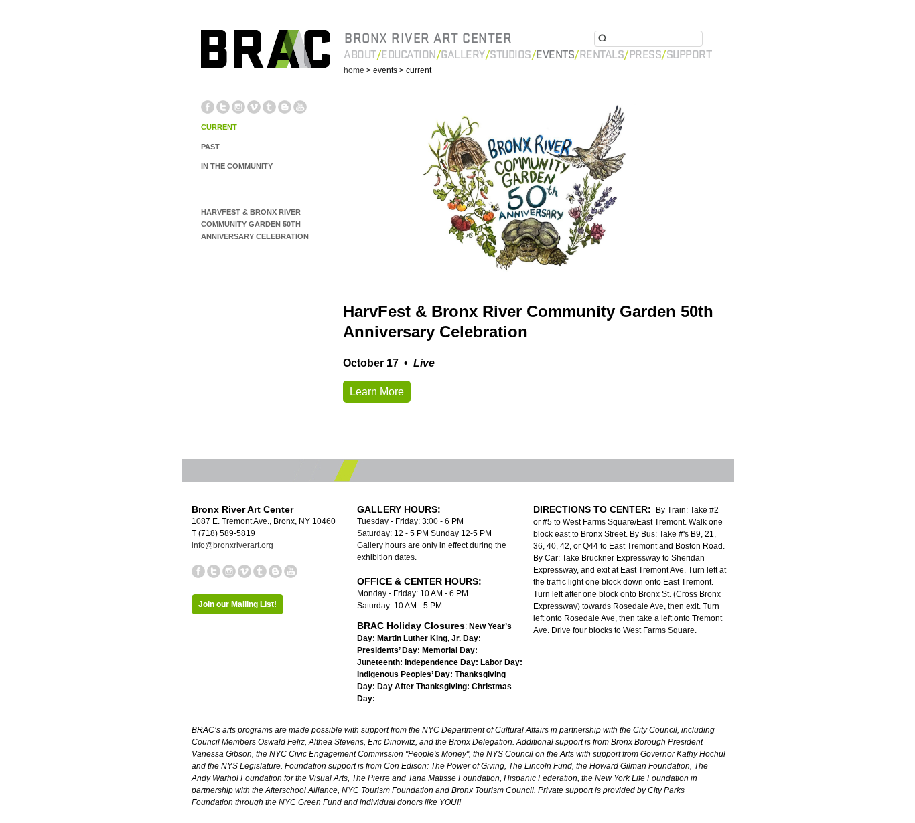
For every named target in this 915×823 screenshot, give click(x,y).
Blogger (284, 107)
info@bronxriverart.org (232, 545)
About (360, 55)
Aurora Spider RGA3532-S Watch (558, 646)
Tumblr (269, 107)
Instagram (238, 107)
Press (645, 55)
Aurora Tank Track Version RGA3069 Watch (799, 634)
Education (408, 55)
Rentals (601, 55)
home (354, 70)
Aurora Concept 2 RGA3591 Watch (710, 646)
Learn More (377, 391)
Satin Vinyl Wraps (458, 634)
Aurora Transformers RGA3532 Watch (400, 646)
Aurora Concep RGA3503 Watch (244, 646)
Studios (510, 55)
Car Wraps (614, 634)
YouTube (300, 107)
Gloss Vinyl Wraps (295, 634)
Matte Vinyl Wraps (377, 634)
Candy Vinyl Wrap (213, 634)
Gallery (463, 55)
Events (555, 55)
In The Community (237, 166)
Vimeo (254, 107)
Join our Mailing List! (237, 604)
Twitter (223, 107)
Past (210, 147)
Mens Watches (820, 646)
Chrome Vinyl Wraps (544, 634)
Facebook (207, 107)
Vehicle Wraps (670, 634)
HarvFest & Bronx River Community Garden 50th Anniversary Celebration (255, 224)
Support (689, 55)
